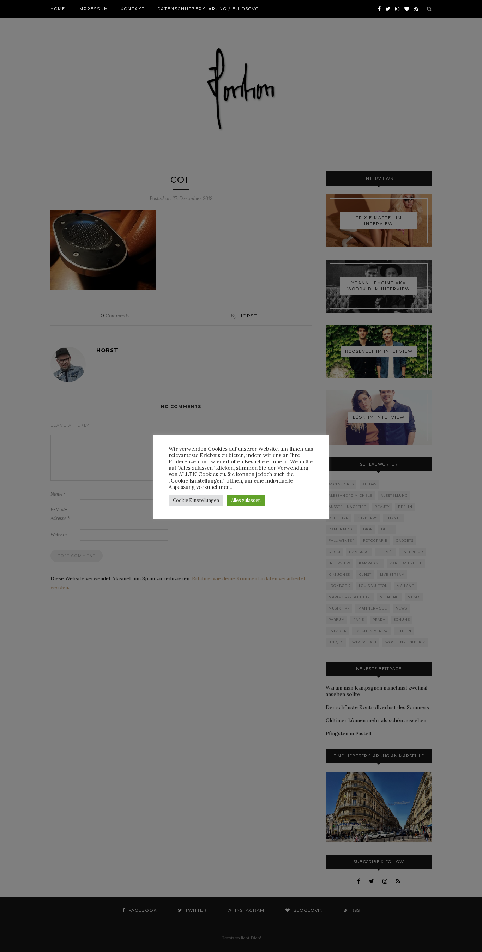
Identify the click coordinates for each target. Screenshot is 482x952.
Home (57, 8)
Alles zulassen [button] (246, 500)
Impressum (93, 8)
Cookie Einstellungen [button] (196, 500)
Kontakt (133, 8)
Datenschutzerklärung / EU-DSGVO (208, 8)
